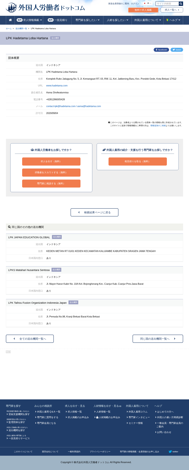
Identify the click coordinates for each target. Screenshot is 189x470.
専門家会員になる (46, 423)
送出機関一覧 (21, 28)
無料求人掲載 (143, 10)
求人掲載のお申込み (78, 417)
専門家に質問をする (47, 417)
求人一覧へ (171, 10)
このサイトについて (23, 451)
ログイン (135, 3)
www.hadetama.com (56, 85)
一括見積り (58, 20)
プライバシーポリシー (100, 451)
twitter (175, 451)
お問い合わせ (164, 432)
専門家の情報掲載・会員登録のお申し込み (139, 451)
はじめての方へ (165, 411)
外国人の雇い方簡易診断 (170, 417)
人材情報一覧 (103, 411)
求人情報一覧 (75, 411)
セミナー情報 (136, 423)
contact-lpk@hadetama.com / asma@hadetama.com (73, 106)
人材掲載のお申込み (109, 417)
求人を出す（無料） (51, 161)
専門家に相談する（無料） (51, 183)
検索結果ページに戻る (97, 212)
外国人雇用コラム (138, 411)
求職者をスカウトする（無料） (51, 172)
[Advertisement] (94, 375)
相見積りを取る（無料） (138, 161)
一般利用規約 (74, 451)
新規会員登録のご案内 (118, 3)
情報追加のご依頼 (158, 125)
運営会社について (50, 451)
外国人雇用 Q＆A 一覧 (48, 411)
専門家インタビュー (139, 417)
